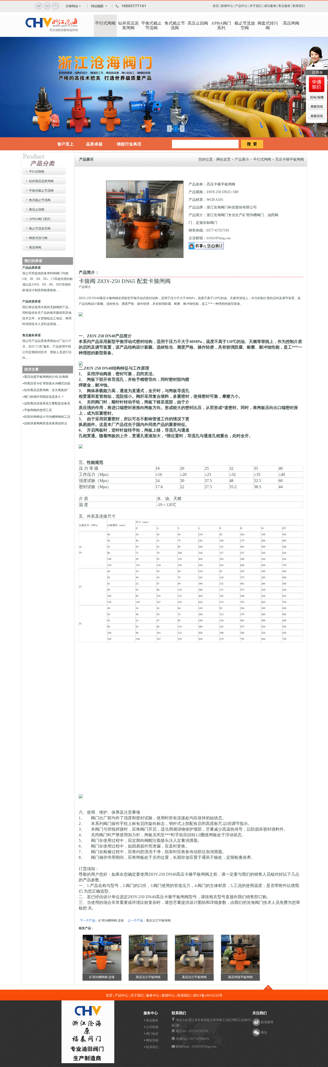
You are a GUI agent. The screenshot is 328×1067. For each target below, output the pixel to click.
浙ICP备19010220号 (207, 995)
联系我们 (299, 6)
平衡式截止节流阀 (151, 25)
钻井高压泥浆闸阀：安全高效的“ (46, 390)
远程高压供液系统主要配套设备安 (47, 403)
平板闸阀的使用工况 (38, 410)
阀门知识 (152, 1033)
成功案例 (270, 6)
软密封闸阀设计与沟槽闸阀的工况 (47, 417)
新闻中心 (227, 6)
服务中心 (152, 995)
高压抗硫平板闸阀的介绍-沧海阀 (46, 377)
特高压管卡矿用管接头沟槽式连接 (47, 383)
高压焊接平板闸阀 (240, 977)
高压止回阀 (198, 23)
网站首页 (223, 159)
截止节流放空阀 (244, 25)
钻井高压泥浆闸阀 (128, 25)
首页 (216, 6)
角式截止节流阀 (175, 25)
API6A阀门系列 (221, 25)
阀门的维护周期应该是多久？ (44, 397)
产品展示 (242, 159)
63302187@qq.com (219, 238)
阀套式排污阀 (268, 25)
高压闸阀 (291, 23)
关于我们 (256, 6)
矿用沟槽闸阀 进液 (111, 920)
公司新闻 (152, 1027)
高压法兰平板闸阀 (158, 920)
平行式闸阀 (105, 23)
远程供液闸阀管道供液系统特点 (45, 423)
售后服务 (284, 6)
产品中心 (241, 6)
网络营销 (152, 1040)
